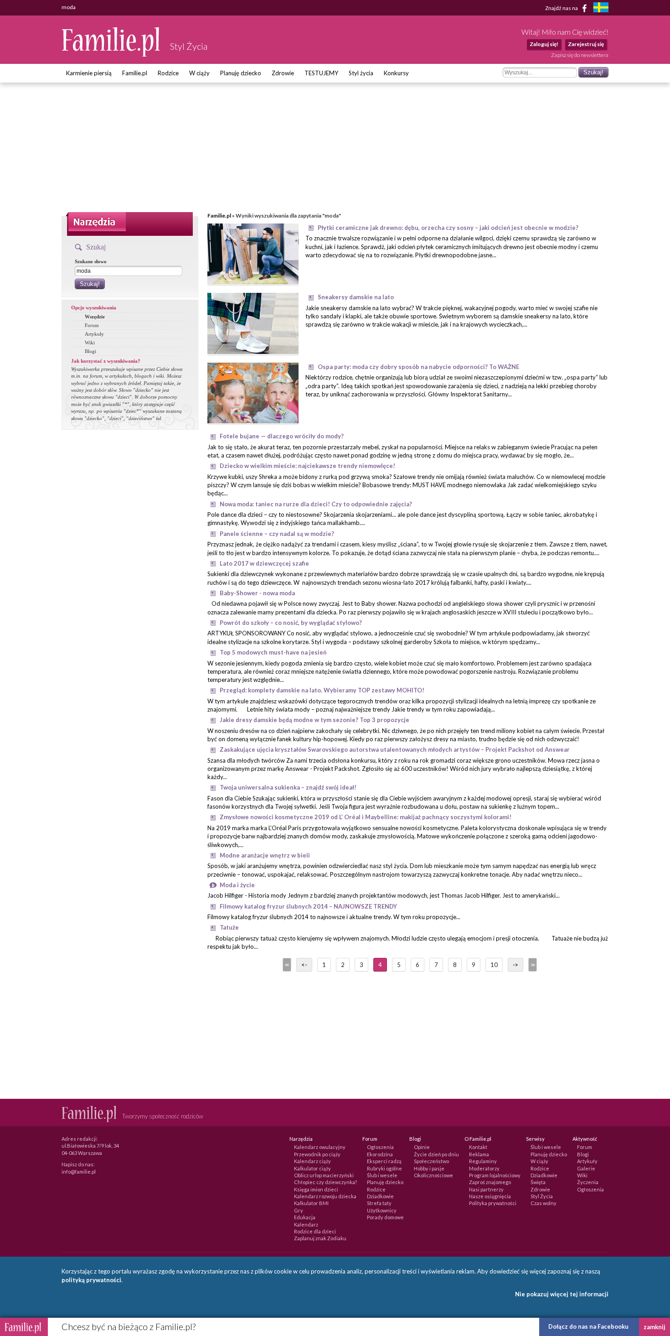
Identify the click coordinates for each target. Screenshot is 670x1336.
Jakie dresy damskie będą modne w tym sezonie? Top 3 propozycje (314, 719)
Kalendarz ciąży (312, 1161)
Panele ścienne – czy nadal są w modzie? (277, 533)
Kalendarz (306, 1224)
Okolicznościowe (433, 1175)
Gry (298, 1210)
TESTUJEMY (321, 73)
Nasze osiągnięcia (490, 1196)
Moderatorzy (484, 1168)
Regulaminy (483, 1161)
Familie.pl (134, 73)
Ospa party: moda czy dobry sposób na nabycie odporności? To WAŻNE (418, 366)
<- (304, 964)
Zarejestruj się (586, 44)
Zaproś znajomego (490, 1182)
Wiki (90, 342)
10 (494, 964)
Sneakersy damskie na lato (356, 297)
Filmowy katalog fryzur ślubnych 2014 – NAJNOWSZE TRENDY (308, 906)
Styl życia (361, 73)
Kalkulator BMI (311, 1203)
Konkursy (396, 73)
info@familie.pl (79, 1172)
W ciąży (199, 73)
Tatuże (229, 927)
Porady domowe (385, 1217)
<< (286, 964)
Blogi (90, 351)
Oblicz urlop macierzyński (324, 1175)
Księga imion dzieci (316, 1189)
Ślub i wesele (382, 1175)
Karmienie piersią (89, 73)
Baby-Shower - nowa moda (257, 593)
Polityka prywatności (492, 1203)
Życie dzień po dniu (436, 1154)
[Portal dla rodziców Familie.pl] (111, 54)
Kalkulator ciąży (312, 1168)
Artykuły (94, 334)
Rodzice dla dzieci (315, 1231)
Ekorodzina (380, 1154)
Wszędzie (95, 316)
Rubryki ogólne (384, 1168)
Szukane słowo (91, 261)
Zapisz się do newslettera (579, 55)
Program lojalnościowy (495, 1175)
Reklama (479, 1154)
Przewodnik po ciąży (317, 1154)
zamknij (654, 1327)
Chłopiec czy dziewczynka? (325, 1182)
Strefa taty (379, 1203)
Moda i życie (237, 885)
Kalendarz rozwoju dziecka (325, 1196)
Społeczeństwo (431, 1161)
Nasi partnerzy (486, 1189)
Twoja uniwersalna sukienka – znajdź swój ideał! (288, 787)
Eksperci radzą (384, 1161)
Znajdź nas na (562, 7)
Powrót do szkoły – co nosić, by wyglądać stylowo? (291, 622)
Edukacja (304, 1217)
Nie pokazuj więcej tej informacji (561, 1294)
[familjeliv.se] (600, 8)
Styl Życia (542, 1196)
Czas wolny (544, 1203)
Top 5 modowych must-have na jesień (273, 652)
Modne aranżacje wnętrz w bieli (265, 855)
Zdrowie (283, 73)
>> (532, 964)
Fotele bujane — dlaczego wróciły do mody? (282, 436)
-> (515, 964)
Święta (538, 1182)
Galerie (586, 1168)
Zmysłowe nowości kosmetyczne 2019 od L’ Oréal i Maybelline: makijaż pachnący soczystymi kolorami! (365, 817)
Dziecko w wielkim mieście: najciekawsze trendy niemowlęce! (307, 465)
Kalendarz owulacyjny (319, 1147)
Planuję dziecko (240, 73)
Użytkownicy (382, 1210)
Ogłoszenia (380, 1147)
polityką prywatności (91, 1280)
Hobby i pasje (429, 1168)
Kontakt (478, 1147)
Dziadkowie (380, 1196)
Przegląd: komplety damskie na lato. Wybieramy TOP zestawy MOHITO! (322, 690)
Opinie (422, 1147)
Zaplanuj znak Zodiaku (320, 1238)
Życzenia (587, 1182)
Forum (92, 325)
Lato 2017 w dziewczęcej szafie (264, 563)
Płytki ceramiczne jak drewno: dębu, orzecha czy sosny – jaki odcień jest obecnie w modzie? (448, 227)
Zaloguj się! (544, 44)
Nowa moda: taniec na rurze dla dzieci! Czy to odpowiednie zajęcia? (316, 504)
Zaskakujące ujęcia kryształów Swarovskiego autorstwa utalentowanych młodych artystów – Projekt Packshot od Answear (395, 749)
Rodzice (168, 73)
